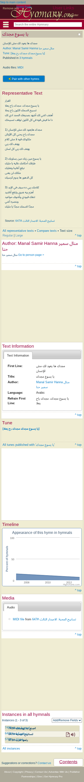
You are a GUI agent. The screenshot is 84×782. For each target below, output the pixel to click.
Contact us (44, 763)
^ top (78, 235)
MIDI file (18, 619)
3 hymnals (25, 58)
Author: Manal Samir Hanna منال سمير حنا (28, 48)
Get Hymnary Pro (53, 776)
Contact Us (41, 772)
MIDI (20, 67)
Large (19, 235)
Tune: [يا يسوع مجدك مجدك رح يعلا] (24, 53)
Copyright (18, 772)
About (7, 772)
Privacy (29, 772)
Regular (8, 235)
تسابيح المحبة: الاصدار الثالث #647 (35, 220)
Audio (11, 607)
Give (39, 776)
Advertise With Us (58, 772)
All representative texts (18, 230)
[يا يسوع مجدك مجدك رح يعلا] (21, 428)
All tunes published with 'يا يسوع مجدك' (29, 444)
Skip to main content (13, 2)
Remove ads (11, 8)
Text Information (18, 355)
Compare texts (47, 230)
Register (73, 15)
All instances (11, 748)
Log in (58, 15)
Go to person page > (31, 255)
